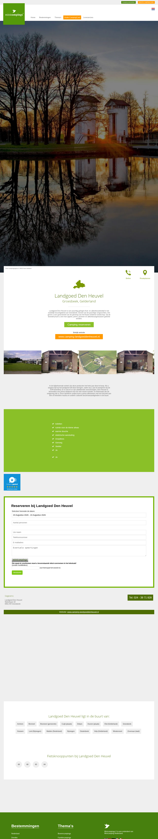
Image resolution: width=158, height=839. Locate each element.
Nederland (15, 833)
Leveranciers (88, 17)
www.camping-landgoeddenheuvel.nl (79, 336)
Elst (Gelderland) (111, 724)
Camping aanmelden (128, 2)
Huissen (20, 731)
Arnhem (20, 724)
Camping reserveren (79, 324)
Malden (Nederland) (54, 731)
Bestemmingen (45, 17)
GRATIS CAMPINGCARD (146, 2)
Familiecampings (64, 838)
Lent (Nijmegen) (35, 731)
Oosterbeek (84, 731)
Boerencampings (64, 833)
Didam (79, 724)
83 (36, 764)
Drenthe (14, 838)
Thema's (58, 17)
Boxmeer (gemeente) (48, 724)
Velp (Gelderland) (101, 731)
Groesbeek (127, 724)
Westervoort (117, 731)
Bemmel (32, 724)
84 (45, 764)
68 (19, 764)
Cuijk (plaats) (67, 724)
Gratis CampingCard (72, 17)
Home (33, 17)
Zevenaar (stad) (133, 731)
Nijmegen (71, 731)
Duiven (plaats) (93, 724)
